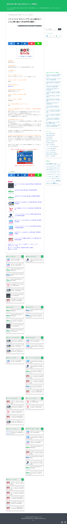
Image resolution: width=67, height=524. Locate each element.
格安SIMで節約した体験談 (31, 25)
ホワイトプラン (34, 244)
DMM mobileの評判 (49, 135)
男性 (16, 245)
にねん (50, 171)
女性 (57, 180)
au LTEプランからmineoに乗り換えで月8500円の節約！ (28, 196)
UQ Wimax (50, 169)
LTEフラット (55, 166)
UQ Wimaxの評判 (49, 142)
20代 (47, 164)
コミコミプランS (50, 172)
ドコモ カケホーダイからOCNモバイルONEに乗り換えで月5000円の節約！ (17, 341)
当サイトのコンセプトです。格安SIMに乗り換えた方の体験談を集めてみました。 (17, 432)
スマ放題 (54, 172)
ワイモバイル (53, 180)
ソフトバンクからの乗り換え (23, 25)
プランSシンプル (49, 178)
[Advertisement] (25, 34)
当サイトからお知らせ (50, 152)
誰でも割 (57, 183)
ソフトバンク (15, 244)
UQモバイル (54, 169)
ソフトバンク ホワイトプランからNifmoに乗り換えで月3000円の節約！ (36, 316)
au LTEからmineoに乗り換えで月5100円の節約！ (26, 190)
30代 (9, 244)
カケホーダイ (53, 171)
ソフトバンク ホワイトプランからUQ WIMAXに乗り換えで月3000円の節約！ (36, 346)
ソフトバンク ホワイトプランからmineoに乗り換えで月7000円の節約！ (17, 321)
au (55, 164)
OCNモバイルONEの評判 (51, 140)
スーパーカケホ (58, 172)
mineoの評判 (48, 137)
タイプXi (55, 174)
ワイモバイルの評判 (50, 150)
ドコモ (49, 176)
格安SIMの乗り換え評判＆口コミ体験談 (22, 4)
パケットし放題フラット (24, 244)
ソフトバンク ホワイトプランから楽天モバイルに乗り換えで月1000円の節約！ (36, 381)
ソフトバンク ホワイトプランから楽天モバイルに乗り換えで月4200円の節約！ (36, 376)
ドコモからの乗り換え (50, 148)
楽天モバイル (10, 86)
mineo (50, 167)
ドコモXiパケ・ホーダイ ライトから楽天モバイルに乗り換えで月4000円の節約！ (17, 402)
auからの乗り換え (49, 133)
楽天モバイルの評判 (38, 25)
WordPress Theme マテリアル (36, 517)
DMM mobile (50, 166)
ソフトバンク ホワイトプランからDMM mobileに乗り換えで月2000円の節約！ (36, 260)
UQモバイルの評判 (49, 144)
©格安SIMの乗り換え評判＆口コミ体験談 (29, 518)
